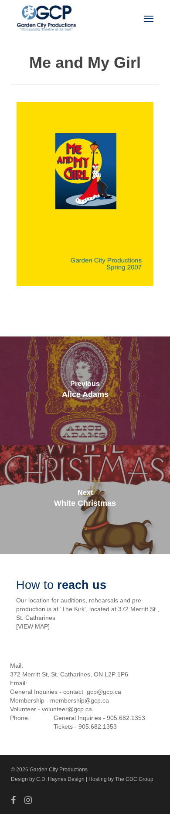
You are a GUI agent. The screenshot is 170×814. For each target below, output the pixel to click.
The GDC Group (134, 779)
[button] (148, 18)
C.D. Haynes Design (60, 779)
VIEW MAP (33, 626)
